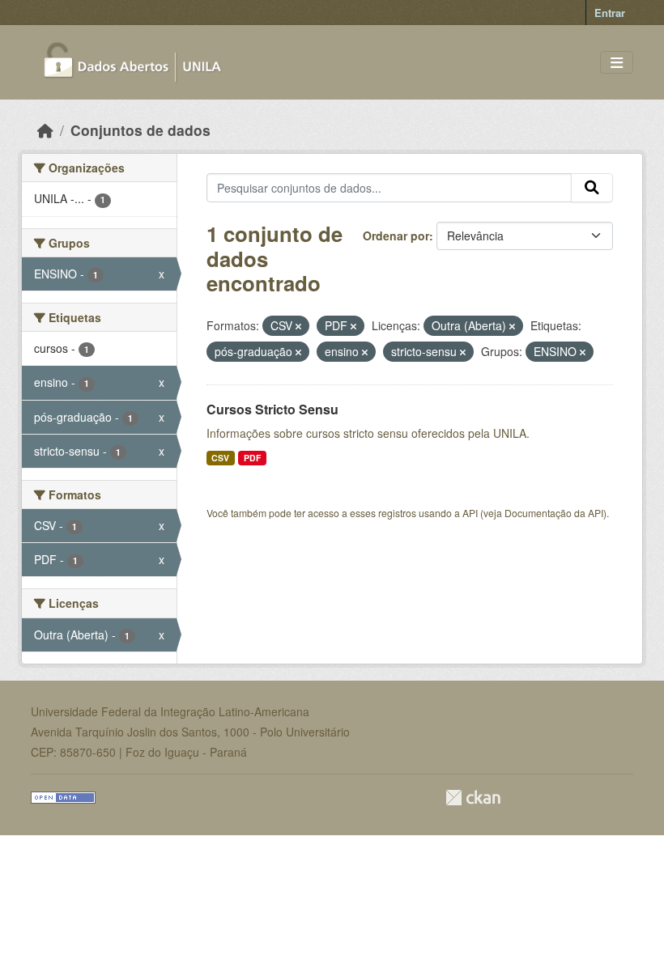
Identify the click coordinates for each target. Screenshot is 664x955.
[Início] (45, 130)
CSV (220, 458)
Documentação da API (553, 513)
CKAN (472, 797)
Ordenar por (396, 235)
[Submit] (592, 187)
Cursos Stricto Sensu (272, 409)
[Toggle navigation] (616, 62)
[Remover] (298, 326)
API (470, 513)
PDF (252, 458)
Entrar (609, 12)
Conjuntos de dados (140, 130)
